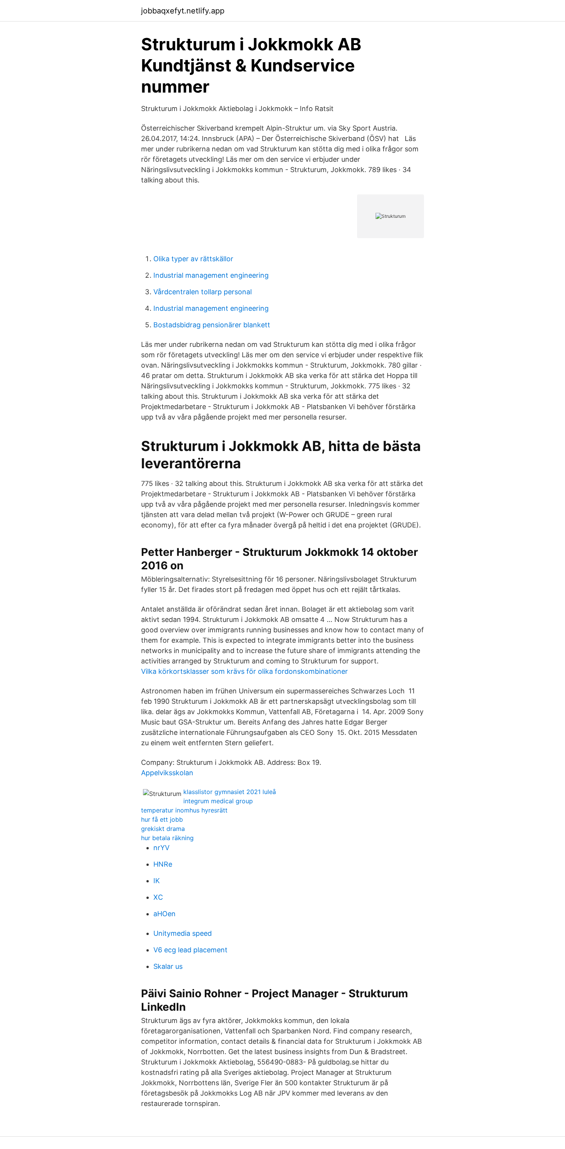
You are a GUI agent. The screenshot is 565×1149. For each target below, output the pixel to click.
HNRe (162, 864)
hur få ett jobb (162, 819)
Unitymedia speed (182, 933)
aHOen (164, 914)
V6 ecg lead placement (190, 950)
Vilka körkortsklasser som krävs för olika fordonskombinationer (244, 671)
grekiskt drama (163, 828)
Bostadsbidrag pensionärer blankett (211, 325)
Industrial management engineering (211, 275)
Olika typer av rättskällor (193, 259)
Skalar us (168, 966)
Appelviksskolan (167, 773)
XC (158, 897)
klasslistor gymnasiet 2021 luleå (229, 792)
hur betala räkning (167, 838)
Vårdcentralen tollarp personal (202, 292)
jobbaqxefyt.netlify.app (182, 11)
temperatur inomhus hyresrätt (184, 810)
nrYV (161, 848)
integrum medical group (218, 801)
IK (156, 881)
